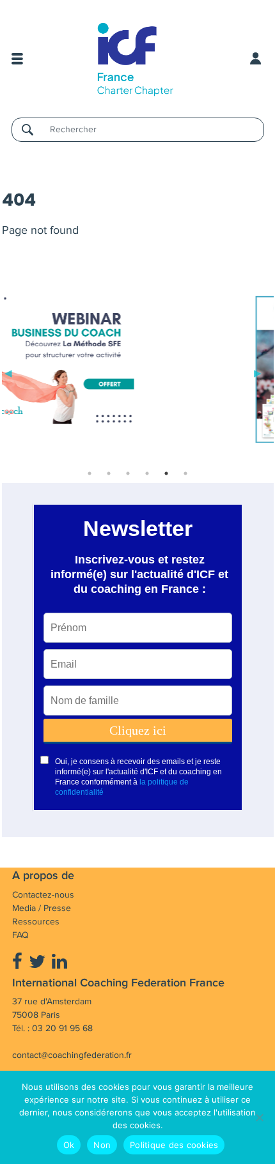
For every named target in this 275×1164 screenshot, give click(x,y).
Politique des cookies (174, 1145)
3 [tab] (128, 473)
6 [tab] (185, 473)
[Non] (259, 1117)
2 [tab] (108, 473)
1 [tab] (89, 473)
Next (257, 371)
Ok (69, 1145)
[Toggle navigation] (17, 58)
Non (102, 1145)
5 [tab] (166, 473)
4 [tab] (147, 473)
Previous (8, 371)
